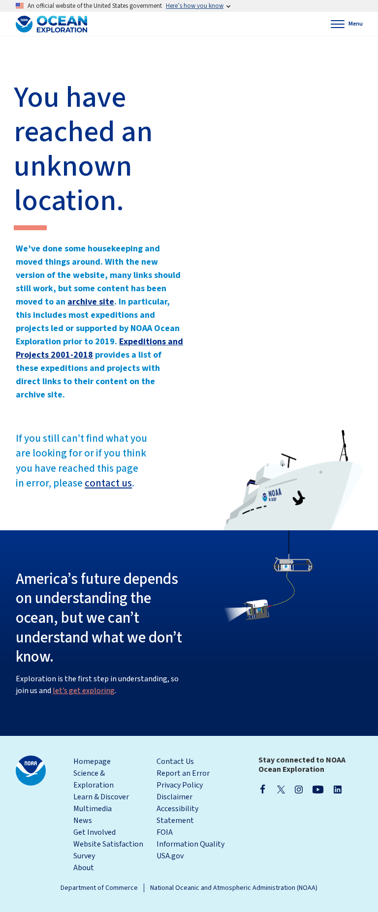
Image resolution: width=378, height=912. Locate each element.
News (82, 820)
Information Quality (190, 844)
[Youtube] (318, 789)
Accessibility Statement (177, 814)
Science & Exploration (93, 779)
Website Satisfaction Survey (108, 850)
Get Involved (94, 832)
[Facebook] (262, 789)
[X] (281, 789)
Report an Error (183, 773)
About (83, 867)
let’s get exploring (84, 690)
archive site (90, 302)
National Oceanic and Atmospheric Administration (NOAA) (233, 887)
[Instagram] (299, 789)
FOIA (165, 832)
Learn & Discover (101, 796)
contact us (108, 483)
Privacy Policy (180, 785)
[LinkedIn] (338, 789)
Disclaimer (174, 796)
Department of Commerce (99, 887)
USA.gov (170, 856)
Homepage (92, 761)
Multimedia (92, 808)
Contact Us (175, 761)
